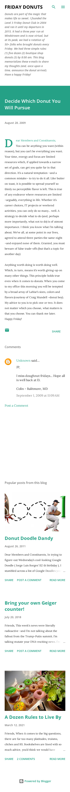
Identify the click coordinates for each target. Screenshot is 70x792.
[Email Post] (7, 331)
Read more (57, 580)
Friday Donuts (24, 7)
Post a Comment (16, 405)
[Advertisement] (35, 444)
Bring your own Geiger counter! (31, 606)
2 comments (26, 759)
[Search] (53, 7)
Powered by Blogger (37, 781)
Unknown (23, 360)
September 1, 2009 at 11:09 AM (38, 395)
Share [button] (56, 331)
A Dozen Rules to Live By (33, 717)
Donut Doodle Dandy (29, 538)
